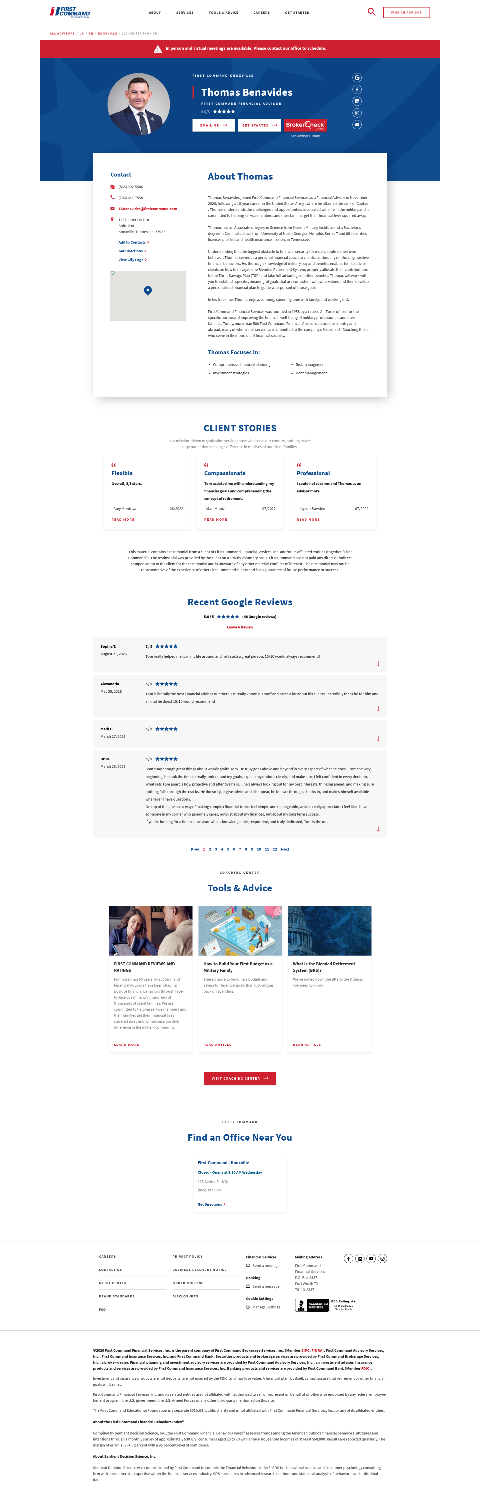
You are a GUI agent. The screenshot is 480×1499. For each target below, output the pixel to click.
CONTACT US (110, 1269)
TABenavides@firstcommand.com (147, 208)
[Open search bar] (372, 12)
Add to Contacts (132, 242)
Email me (209, 125)
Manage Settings (266, 1306)
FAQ (102, 1309)
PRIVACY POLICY (187, 1256)
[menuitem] (155, 12)
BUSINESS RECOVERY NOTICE (199, 1269)
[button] (148, 291)
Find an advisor (406, 12)
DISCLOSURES (185, 1296)
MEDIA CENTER (113, 1283)
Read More (123, 519)
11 (267, 849)
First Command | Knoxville (223, 1162)
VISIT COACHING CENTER (236, 1078)
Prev (195, 848)
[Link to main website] (70, 12)
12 (275, 849)
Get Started (255, 125)
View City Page (131, 259)
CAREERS (107, 1256)
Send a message (266, 1265)
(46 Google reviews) (259, 616)
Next (285, 848)
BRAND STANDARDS (117, 1296)
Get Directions (130, 250)
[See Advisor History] (305, 125)
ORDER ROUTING (188, 1283)
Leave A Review (240, 626)
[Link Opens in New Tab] (357, 77)
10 (259, 849)
